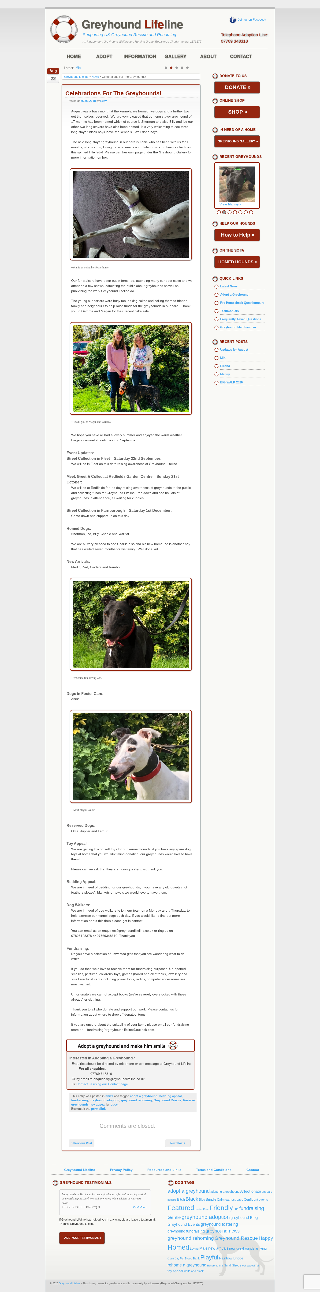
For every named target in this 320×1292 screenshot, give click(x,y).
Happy (266, 1238)
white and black (194, 1271)
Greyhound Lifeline (79, 1170)
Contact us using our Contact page (102, 1084)
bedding (171, 1199)
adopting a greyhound (224, 1191)
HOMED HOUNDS (237, 262)
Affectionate (250, 1191)
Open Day (173, 1258)
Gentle (174, 1217)
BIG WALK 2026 (231, 382)
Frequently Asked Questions (240, 319)
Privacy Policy (121, 1170)
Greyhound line (132, 24)
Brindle (211, 1199)
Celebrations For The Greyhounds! (113, 93)
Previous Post (81, 1143)
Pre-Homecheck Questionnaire (242, 302)
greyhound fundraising (186, 1231)
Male (203, 1248)
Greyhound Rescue (167, 1100)
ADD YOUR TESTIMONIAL (82, 1238)
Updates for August (234, 349)
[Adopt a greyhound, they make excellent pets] (130, 1045)
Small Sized (231, 1265)
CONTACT (241, 56)
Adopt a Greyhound (234, 294)
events (263, 1199)
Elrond (225, 366)
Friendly (221, 1207)
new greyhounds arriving (248, 1248)
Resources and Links (164, 1170)
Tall (257, 1265)
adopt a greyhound (143, 1096)
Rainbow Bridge (231, 1258)
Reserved (212, 1265)
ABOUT (208, 56)
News (109, 1096)
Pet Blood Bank (190, 1258)
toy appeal (97, 1104)
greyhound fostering (219, 1224)
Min (223, 358)
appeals (267, 1191)
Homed (178, 1247)
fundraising (79, 1100)
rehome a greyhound (186, 1265)
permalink (98, 1108)
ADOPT (104, 56)
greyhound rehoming (136, 1100)
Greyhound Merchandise (238, 327)
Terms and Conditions (213, 1170)
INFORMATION (139, 56)
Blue (202, 1199)
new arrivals (218, 1248)
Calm (221, 1199)
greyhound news (222, 1230)
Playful (209, 1257)
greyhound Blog (244, 1217)
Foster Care (202, 1209)
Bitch (181, 1199)
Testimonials (229, 311)
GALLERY (175, 56)
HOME (74, 56)
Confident (251, 1199)
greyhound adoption (104, 1100)
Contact (252, 1170)
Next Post (178, 1143)
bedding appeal (170, 1096)
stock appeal (247, 1265)
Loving (194, 1248)
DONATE (237, 87)
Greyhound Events (183, 1224)
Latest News (229, 286)
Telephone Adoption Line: (244, 37)
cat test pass (234, 1199)
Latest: (69, 68)
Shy (221, 1265)
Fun (236, 1209)
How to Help (237, 235)
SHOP (237, 112)
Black (192, 1199)
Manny (80, 67)
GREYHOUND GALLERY (238, 141)
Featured (180, 1207)
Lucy (103, 101)
